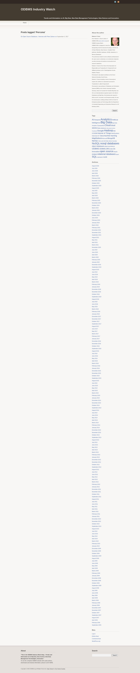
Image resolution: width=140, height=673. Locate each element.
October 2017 (96, 321)
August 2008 (95, 588)
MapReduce (97, 138)
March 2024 (95, 208)
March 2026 (95, 176)
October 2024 (96, 205)
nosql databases (109, 143)
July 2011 (94, 501)
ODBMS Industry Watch (38, 9)
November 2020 (96, 247)
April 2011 (95, 509)
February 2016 (96, 366)
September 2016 (96, 348)
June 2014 (95, 415)
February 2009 (96, 573)
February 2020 (96, 259)
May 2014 (94, 417)
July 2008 (94, 590)
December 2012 (96, 459)
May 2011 (94, 506)
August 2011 (95, 499)
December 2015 (96, 371)
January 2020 (96, 262)
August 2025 (95, 188)
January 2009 (96, 575)
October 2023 (96, 215)
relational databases (106, 154)
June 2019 (95, 274)
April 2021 (95, 242)
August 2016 (95, 351)
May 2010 (94, 536)
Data (98, 128)
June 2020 (95, 252)
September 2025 (96, 185)
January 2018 (96, 314)
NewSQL (114, 141)
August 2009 (95, 558)
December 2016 (96, 341)
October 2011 (95, 494)
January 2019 (96, 287)
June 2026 (95, 171)
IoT (99, 136)
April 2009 (95, 568)
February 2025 (96, 200)
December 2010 (96, 519)
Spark (117, 154)
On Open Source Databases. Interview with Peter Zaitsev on (39, 36)
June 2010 (95, 533)
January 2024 (96, 210)
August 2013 (95, 440)
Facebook (94, 131)
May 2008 (94, 595)
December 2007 (96, 608)
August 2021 (95, 237)
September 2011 (96, 496)
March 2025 (95, 198)
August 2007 (95, 617)
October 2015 (96, 375)
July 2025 (94, 190)
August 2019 (95, 269)
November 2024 (96, 203)
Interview (94, 136)
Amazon (97, 120)
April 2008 (95, 598)
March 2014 (95, 422)
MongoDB (111, 138)
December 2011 (96, 489)
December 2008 (96, 578)
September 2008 (96, 585)
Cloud (107, 125)
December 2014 (96, 400)
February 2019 (96, 284)
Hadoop (108, 130)
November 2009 (96, 551)
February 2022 (96, 227)
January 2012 (96, 487)
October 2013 (96, 435)
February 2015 (96, 395)
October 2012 (96, 464)
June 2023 (95, 217)
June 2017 (95, 329)
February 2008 (96, 603)
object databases (98, 146)
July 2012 (94, 472)
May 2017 (94, 331)
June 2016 (95, 356)
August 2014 (95, 410)
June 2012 (95, 474)
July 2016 (94, 353)
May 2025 (94, 193)
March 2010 (95, 541)
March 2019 (95, 282)
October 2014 (96, 405)
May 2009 (94, 566)
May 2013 (94, 447)
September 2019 (96, 267)
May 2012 (94, 477)
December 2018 (96, 289)
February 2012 (96, 484)
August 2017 (95, 326)
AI (93, 119)
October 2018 (96, 294)
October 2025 (96, 183)
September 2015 (96, 378)
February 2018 (96, 311)
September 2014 (96, 408)
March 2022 (95, 225)
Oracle (115, 151)
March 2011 (95, 511)
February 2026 (96, 178)
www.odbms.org (102, 40)
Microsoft (104, 138)
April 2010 (95, 538)
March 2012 (95, 482)
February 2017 (96, 336)
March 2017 (95, 333)
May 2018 (94, 306)
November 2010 (96, 521)
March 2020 (95, 257)
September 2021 (96, 235)
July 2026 (94, 168)
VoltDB (105, 157)
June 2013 (95, 445)
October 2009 (96, 553)
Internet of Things (104, 133)
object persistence (110, 146)
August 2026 (95, 166)
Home (24, 22)
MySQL (95, 141)
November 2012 (96, 462)
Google (100, 131)
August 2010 (95, 529)
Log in (93, 634)
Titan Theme (50, 668)
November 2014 (96, 403)
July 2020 (94, 250)
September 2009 (96, 556)
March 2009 (95, 570)
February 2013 (96, 454)
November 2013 (96, 432)
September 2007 (96, 615)
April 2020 (95, 254)
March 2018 (95, 309)
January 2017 (96, 338)
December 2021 (96, 230)
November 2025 (96, 180)
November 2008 (96, 580)
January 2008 (96, 605)
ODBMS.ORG (105, 149)
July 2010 (94, 531)
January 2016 (96, 368)
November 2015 (96, 373)
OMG (111, 149)
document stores (111, 128)
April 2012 (95, 479)
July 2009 (94, 561)
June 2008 (95, 593)
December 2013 (96, 430)
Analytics (106, 119)
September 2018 (96, 296)
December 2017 (96, 316)
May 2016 (94, 358)
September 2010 (96, 526)
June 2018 (95, 304)
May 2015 (94, 388)
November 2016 (96, 343)
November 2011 (96, 491)
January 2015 (96, 398)
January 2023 (96, 222)
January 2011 (96, 516)
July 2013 (94, 442)
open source (106, 151)
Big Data (106, 122)
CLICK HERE (49, 662)
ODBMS (95, 149)
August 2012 (95, 469)
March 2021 (95, 245)
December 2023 (96, 213)
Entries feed (95, 636)
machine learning (110, 136)
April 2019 (95, 279)
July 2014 (94, 412)
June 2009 (95, 563)
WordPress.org (96, 641)
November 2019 (96, 264)
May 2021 (94, 240)
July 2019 (94, 272)
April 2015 (95, 390)
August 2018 (95, 299)
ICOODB (94, 133)
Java (102, 136)
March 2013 (95, 452)
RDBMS (94, 154)
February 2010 (96, 543)
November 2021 (96, 232)
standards (100, 157)
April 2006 (95, 620)
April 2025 (95, 195)
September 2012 (96, 467)
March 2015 (95, 393)
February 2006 (96, 622)
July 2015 (94, 383)
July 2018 (94, 301)
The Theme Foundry (60, 668)
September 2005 (96, 625)
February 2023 (96, 220)
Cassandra (100, 125)
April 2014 (95, 420)
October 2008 (96, 583)
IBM (114, 131)
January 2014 (96, 427)
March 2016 (95, 363)
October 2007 (96, 612)
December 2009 (96, 548)
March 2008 (95, 600)
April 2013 (95, 450)
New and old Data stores (105, 141)
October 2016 (96, 346)
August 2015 (95, 380)
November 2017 (96, 319)
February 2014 (96, 425)
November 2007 (96, 610)
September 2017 (96, 324)
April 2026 (95, 173)
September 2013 (96, 437)
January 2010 (96, 546)
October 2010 (96, 524)
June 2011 (95, 504)
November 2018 (96, 292)
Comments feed (96, 638)
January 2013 (96, 457)
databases (103, 128)
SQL (94, 156)
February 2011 (96, 514)
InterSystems (115, 133)
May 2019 (94, 277)
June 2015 (95, 385)
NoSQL (96, 143)
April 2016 (95, 361)
